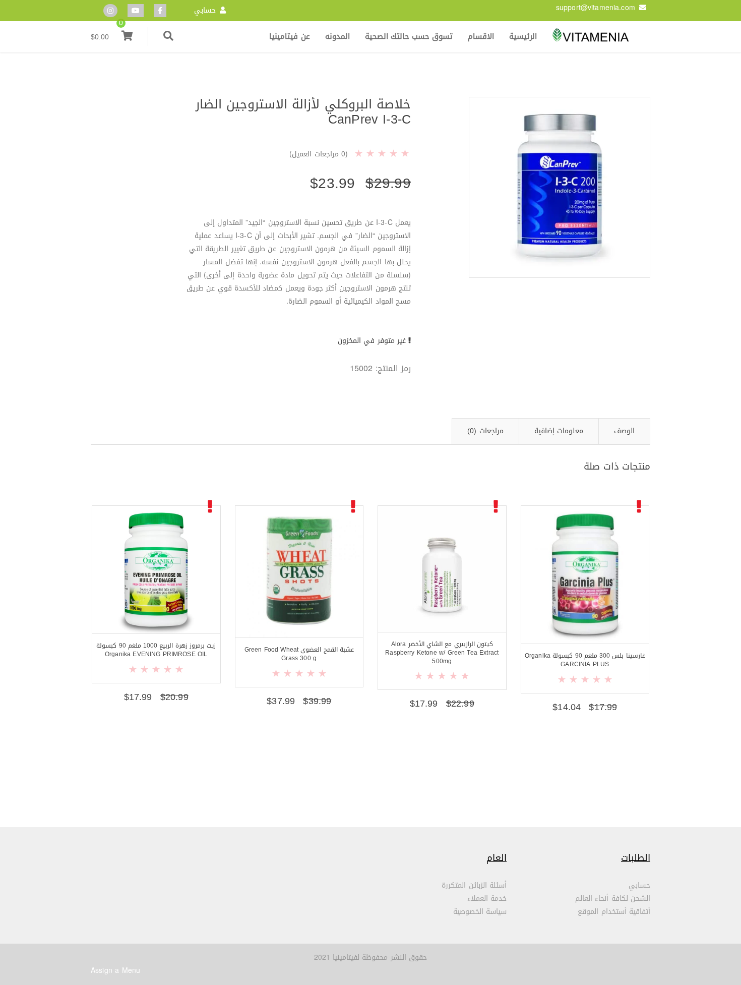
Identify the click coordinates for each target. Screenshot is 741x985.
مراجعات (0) (485, 431)
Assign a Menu (115, 970)
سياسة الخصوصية (480, 911)
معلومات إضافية (558, 431)
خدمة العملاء (487, 898)
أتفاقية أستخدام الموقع (614, 911)
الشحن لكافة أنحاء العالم (612, 898)
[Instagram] (110, 11)
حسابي (205, 10)
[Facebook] (160, 11)
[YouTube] (136, 11)
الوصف (624, 431)
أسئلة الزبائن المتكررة (474, 885)
